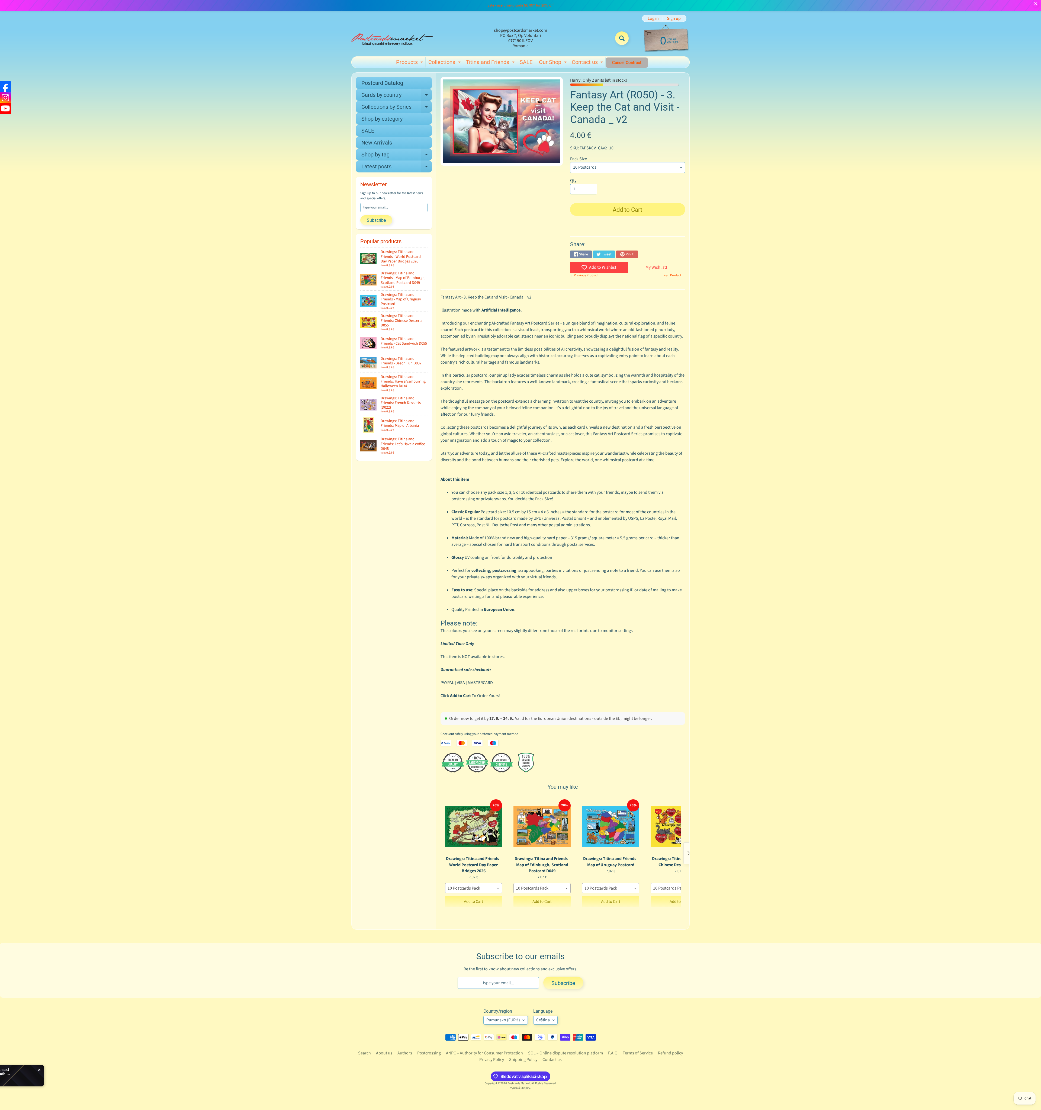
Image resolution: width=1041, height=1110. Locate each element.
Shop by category (382, 119)
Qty (573, 181)
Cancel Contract (626, 62)
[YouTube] (5, 108)
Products (410, 63)
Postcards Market (518, 1083)
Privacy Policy (491, 1060)
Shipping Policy (523, 1060)
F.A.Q (613, 1053)
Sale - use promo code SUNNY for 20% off (520, 5)
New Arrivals (376, 142)
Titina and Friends (491, 63)
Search (364, 1053)
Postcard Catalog (382, 83)
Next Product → (674, 275)
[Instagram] (5, 97)
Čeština (543, 1020)
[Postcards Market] (392, 38)
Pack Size (578, 159)
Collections (445, 63)
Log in (653, 18)
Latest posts (396, 167)
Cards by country (396, 96)
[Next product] (688, 853)
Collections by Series (396, 108)
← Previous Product (584, 275)
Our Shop (553, 63)
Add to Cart (473, 901)
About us (384, 1053)
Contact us (588, 63)
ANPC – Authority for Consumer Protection (484, 1053)
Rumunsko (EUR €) (503, 1020)
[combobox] (473, 888)
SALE (526, 62)
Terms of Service (638, 1053)
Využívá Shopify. (520, 1088)
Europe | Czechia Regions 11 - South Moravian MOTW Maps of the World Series (79, 1073)
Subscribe (376, 220)
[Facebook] (5, 86)
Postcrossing (429, 1053)
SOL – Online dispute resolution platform (565, 1053)
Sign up (674, 18)
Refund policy (670, 1053)
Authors (404, 1053)
